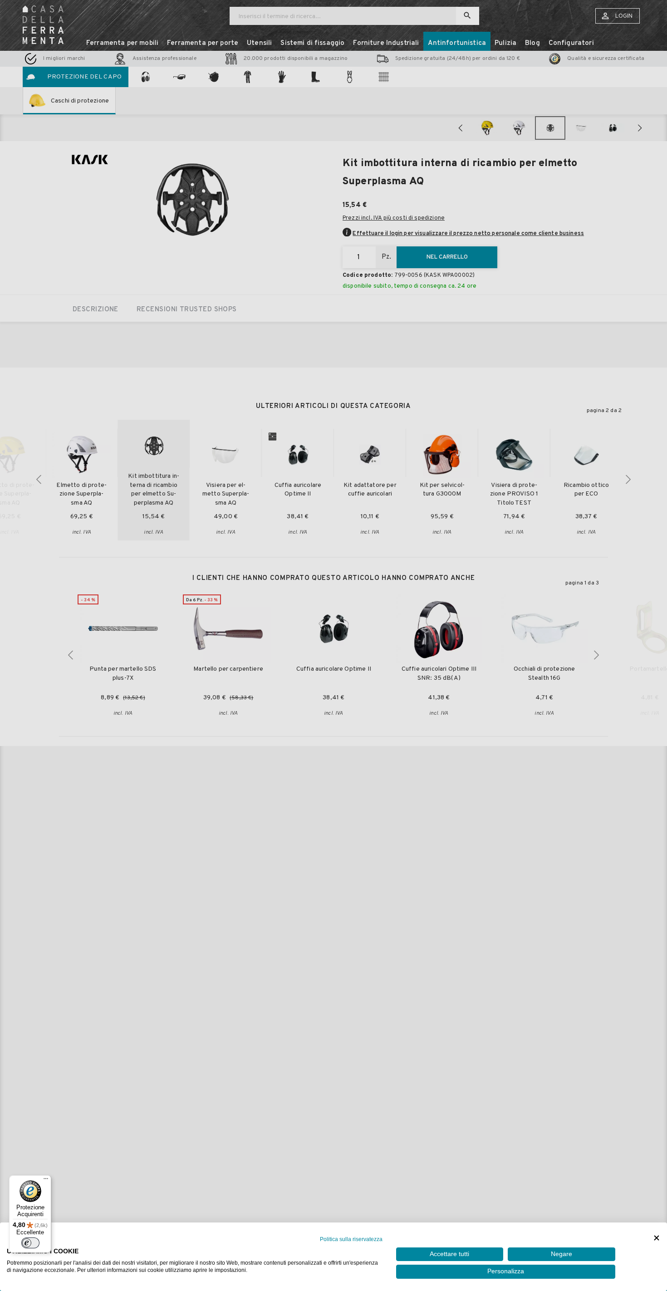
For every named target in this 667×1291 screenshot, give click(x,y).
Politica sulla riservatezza (351, 1239)
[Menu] (45, 1180)
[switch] (30, 1242)
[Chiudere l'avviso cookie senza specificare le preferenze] (656, 1238)
